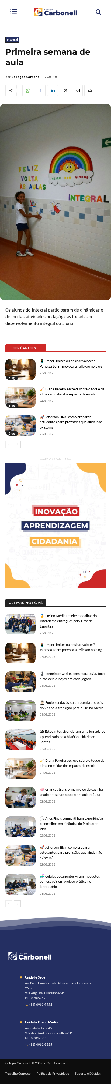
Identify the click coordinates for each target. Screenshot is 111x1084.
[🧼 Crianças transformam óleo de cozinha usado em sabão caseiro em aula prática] (20, 797)
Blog (12, 378)
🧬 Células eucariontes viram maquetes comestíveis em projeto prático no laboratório (70, 882)
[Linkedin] (52, 90)
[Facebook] (40, 90)
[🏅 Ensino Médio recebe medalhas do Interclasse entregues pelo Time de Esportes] (20, 624)
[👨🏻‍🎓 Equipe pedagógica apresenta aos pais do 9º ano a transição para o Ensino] (20, 710)
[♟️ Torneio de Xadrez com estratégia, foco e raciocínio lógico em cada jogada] (20, 681)
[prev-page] (8, 444)
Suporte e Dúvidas (88, 1073)
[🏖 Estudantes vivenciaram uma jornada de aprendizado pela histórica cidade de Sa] (20, 739)
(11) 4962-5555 (40, 1005)
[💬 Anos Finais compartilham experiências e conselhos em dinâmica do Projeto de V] (20, 826)
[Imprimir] (89, 90)
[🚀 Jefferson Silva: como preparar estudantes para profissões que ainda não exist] (20, 425)
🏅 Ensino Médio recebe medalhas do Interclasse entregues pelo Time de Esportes (68, 621)
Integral (12, 39)
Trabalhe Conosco (18, 1073)
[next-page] (17, 444)
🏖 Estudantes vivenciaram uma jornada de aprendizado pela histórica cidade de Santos (72, 737)
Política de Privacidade (53, 1073)
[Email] (77, 90)
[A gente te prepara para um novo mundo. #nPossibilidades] (55, 12)
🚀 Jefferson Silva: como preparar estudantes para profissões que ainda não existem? (71, 422)
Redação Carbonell (26, 77)
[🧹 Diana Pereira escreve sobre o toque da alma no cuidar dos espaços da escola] (20, 397)
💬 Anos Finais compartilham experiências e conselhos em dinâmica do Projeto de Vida (71, 824)
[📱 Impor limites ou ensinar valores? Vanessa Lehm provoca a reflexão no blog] (20, 369)
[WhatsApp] (27, 90)
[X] (65, 90)
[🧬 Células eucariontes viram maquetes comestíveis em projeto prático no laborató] (20, 884)
